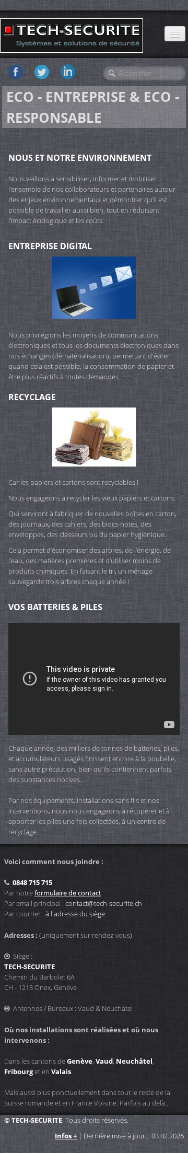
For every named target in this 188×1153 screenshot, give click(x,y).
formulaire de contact (67, 893)
